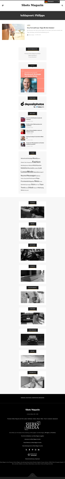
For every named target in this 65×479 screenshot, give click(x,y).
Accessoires (49, 418)
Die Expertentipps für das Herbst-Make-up (35, 137)
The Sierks (53, 432)
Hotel (34, 165)
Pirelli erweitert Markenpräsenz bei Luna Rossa (34, 125)
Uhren (26, 187)
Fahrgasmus (29, 162)
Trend (23, 188)
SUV (36, 184)
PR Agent (47, 432)
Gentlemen (30, 418)
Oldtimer (38, 175)
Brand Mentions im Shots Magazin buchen (32, 442)
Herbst (27, 165)
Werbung (41, 187)
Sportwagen (28, 184)
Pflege (37, 178)
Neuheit (24, 176)
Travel (45, 418)
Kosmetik (31, 168)
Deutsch (50, 1)
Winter (22, 190)
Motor (42, 418)
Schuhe (40, 181)
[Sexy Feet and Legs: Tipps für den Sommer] (13, 32)
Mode (30, 171)
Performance (32, 178)
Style (33, 184)
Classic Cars (24, 162)
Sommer (23, 184)
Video (34, 187)
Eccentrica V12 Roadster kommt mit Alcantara (34, 118)
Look (40, 168)
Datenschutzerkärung (29, 459)
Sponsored (55, 418)
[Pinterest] (32, 450)
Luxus (24, 171)
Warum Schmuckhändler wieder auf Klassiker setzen (34, 131)
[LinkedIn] (38, 450)
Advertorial (24, 158)
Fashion (36, 161)
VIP (37, 187)
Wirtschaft (26, 190)
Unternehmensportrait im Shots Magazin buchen (32, 446)
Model (35, 172)
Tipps (41, 184)
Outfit (27, 178)
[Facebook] (29, 450)
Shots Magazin (32, 410)
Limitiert (36, 168)
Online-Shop (23, 178)
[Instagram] (35, 450)
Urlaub (30, 187)
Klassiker (39, 165)
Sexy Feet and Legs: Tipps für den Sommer (40, 28)
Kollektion (24, 168)
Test (38, 184)
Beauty (35, 158)
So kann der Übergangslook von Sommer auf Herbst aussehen (35, 143)
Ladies (28, 25)
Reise (36, 181)
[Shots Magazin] (32, 5)
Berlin (39, 158)
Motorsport (40, 172)
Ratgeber (31, 181)
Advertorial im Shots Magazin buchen (32, 439)
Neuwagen (31, 175)
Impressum (37, 459)
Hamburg (23, 165)
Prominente (24, 181)
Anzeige (30, 158)
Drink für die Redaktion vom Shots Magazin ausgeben (32, 436)
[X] (26, 450)
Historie (31, 165)
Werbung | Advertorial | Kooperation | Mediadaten (32, 397)
